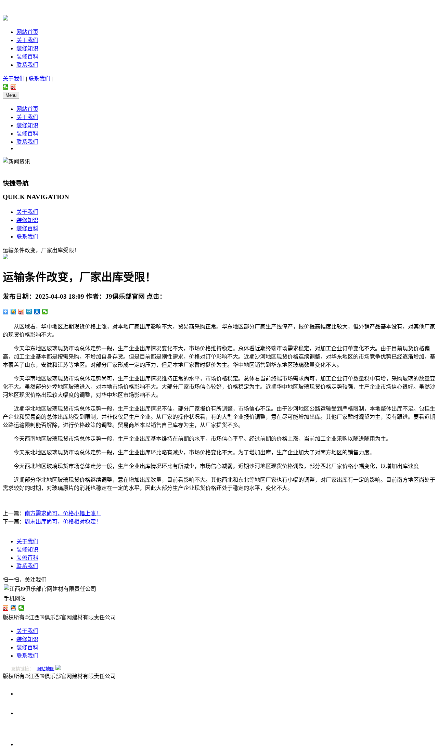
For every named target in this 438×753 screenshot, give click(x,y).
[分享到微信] (6, 87)
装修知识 (27, 48)
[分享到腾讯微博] (29, 311)
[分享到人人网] (37, 311)
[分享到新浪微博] (13, 87)
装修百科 (27, 57)
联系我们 (27, 65)
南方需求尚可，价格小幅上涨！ (63, 513)
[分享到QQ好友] (13, 608)
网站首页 (27, 32)
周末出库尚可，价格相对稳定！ (63, 521)
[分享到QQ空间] (13, 311)
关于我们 (27, 40)
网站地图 (45, 668)
